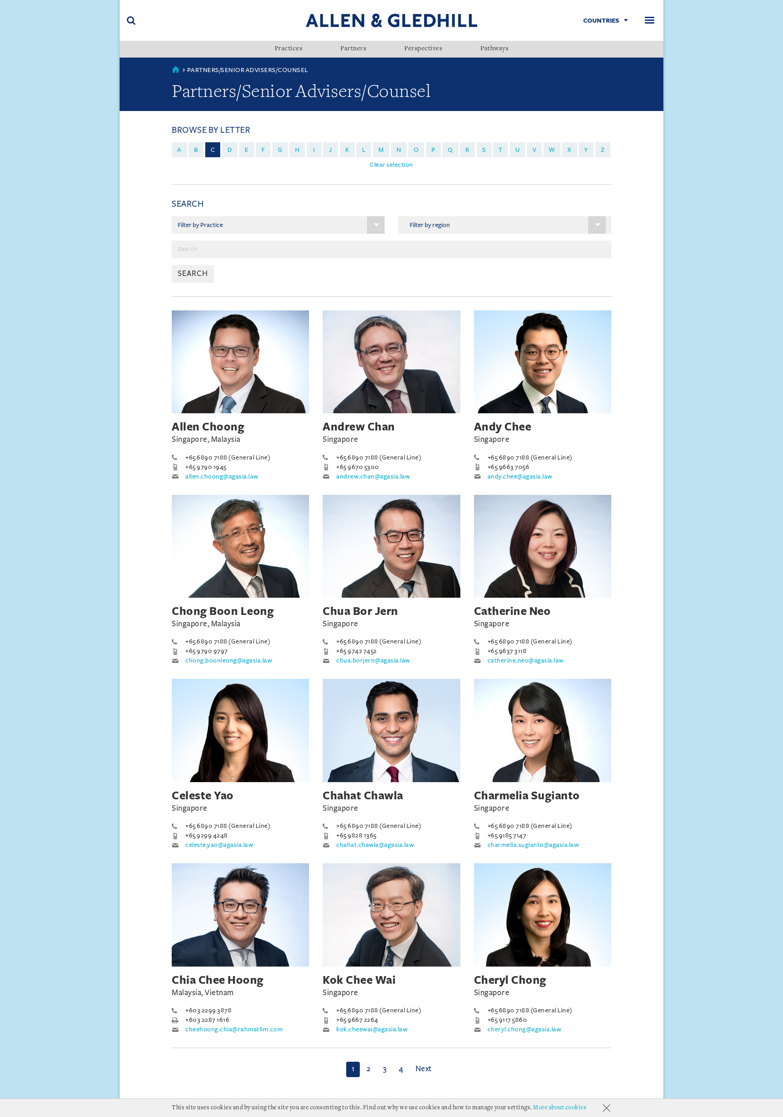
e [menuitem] (247, 149)
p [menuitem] (433, 149)
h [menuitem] (297, 149)
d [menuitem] (229, 149)
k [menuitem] (347, 149)
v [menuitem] (534, 149)
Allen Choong (208, 427)
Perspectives (423, 49)
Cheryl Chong (510, 980)
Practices (289, 49)
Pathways (494, 49)
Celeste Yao (203, 796)
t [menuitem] (500, 149)
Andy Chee (503, 427)
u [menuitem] (517, 149)
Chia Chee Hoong (218, 980)
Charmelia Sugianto (527, 796)
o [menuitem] (416, 149)
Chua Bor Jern (360, 611)
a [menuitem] (179, 149)
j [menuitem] (330, 149)
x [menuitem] (569, 149)
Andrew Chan (359, 427)
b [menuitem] (196, 149)
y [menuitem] (586, 149)
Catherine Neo (512, 611)
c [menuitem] (213, 149)
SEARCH (193, 274)
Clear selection (391, 164)
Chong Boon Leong (223, 611)
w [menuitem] (552, 149)
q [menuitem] (450, 149)
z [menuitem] (603, 149)
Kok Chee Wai (359, 980)
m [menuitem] (381, 149)
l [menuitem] (364, 149)
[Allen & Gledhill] (391, 20)
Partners (353, 49)
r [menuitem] (467, 149)
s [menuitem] (484, 149)
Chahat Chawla (363, 796)
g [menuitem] (280, 149)
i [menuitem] (314, 149)
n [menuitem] (398, 149)
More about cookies (559, 1108)
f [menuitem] (263, 149)
